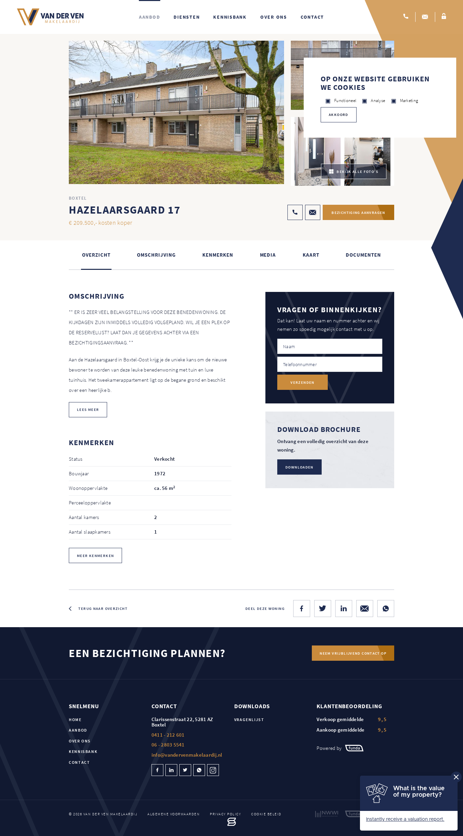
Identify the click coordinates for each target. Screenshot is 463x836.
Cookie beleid (266, 814)
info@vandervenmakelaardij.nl (187, 755)
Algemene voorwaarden (173, 814)
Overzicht (96, 255)
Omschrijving (156, 255)
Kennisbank (230, 17)
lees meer (88, 409)
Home (75, 719)
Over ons (273, 17)
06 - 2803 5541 (168, 744)
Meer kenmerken (95, 555)
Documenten (363, 255)
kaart (311, 255)
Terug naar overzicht (102, 608)
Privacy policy (225, 814)
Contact (312, 17)
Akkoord (338, 114)
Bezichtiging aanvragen (358, 212)
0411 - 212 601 (168, 735)
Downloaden (299, 467)
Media (268, 255)
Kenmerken (217, 255)
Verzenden (302, 382)
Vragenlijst (249, 719)
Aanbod (149, 17)
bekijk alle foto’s (357, 171)
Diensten (187, 17)
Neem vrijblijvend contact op (353, 653)
